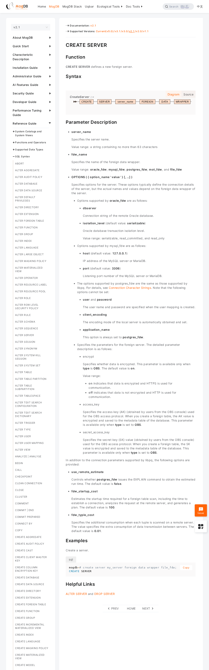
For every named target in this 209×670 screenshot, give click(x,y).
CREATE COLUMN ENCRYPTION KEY (26, 569)
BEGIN (19, 463)
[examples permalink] (63, 540)
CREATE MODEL (25, 665)
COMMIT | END (24, 510)
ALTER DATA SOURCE (28, 190)
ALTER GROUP (24, 234)
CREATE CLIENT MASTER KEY (31, 559)
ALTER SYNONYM (26, 348)
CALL (18, 469)
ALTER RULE (23, 314)
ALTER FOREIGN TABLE (29, 220)
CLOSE (19, 490)
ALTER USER (23, 436)
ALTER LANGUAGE (26, 247)
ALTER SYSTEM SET (27, 365)
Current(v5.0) (105, 31)
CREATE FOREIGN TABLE (30, 604)
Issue (201, 513)
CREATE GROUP (25, 617)
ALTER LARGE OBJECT (29, 254)
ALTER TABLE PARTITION (31, 378)
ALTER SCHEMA (25, 321)
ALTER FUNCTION (26, 227)
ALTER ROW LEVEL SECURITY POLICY (27, 306)
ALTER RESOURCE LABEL (31, 284)
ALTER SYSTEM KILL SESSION (28, 357)
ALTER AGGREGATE (27, 170)
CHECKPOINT (23, 476)
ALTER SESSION (25, 341)
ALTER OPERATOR (26, 277)
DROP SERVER (104, 594)
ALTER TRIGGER (25, 422)
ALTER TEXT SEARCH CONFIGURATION (28, 404)
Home (42, 6)
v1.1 (146, 31)
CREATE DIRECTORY (28, 590)
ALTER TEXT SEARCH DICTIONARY (28, 414)
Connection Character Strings (130, 287)
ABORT (19, 163)
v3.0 (125, 31)
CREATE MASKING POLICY (31, 648)
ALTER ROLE (23, 298)
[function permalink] (63, 56)
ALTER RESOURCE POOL (30, 291)
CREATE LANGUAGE (27, 641)
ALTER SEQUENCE (26, 328)
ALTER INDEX (23, 240)
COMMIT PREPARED (27, 516)
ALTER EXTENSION (27, 214)
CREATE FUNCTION (27, 611)
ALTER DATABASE (26, 183)
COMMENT (22, 503)
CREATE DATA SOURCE (29, 584)
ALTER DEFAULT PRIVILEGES (25, 199)
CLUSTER (21, 496)
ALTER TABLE (23, 372)
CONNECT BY (23, 523)
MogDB (54, 6)
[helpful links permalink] (63, 583)
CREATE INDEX (24, 634)
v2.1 (93, 25)
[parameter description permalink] (63, 121)
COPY (18, 530)
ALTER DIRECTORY (27, 207)
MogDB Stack (72, 6)
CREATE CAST (24, 550)
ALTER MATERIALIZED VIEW (29, 269)
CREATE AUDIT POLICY (29, 543)
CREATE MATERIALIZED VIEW (30, 656)
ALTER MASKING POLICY (30, 261)
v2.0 (139, 31)
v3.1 (118, 31)
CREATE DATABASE (27, 577)
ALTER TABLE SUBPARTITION (24, 387)
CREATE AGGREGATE (28, 537)
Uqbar (89, 6)
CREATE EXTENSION (28, 597)
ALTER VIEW (22, 449)
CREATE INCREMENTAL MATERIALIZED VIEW (29, 626)
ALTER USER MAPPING (29, 442)
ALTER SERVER (24, 335)
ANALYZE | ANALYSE (28, 456)
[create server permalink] (63, 44)
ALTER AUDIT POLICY (28, 176)
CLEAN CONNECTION (28, 483)
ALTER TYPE (23, 429)
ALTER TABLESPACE (27, 395)
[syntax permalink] (63, 76)
